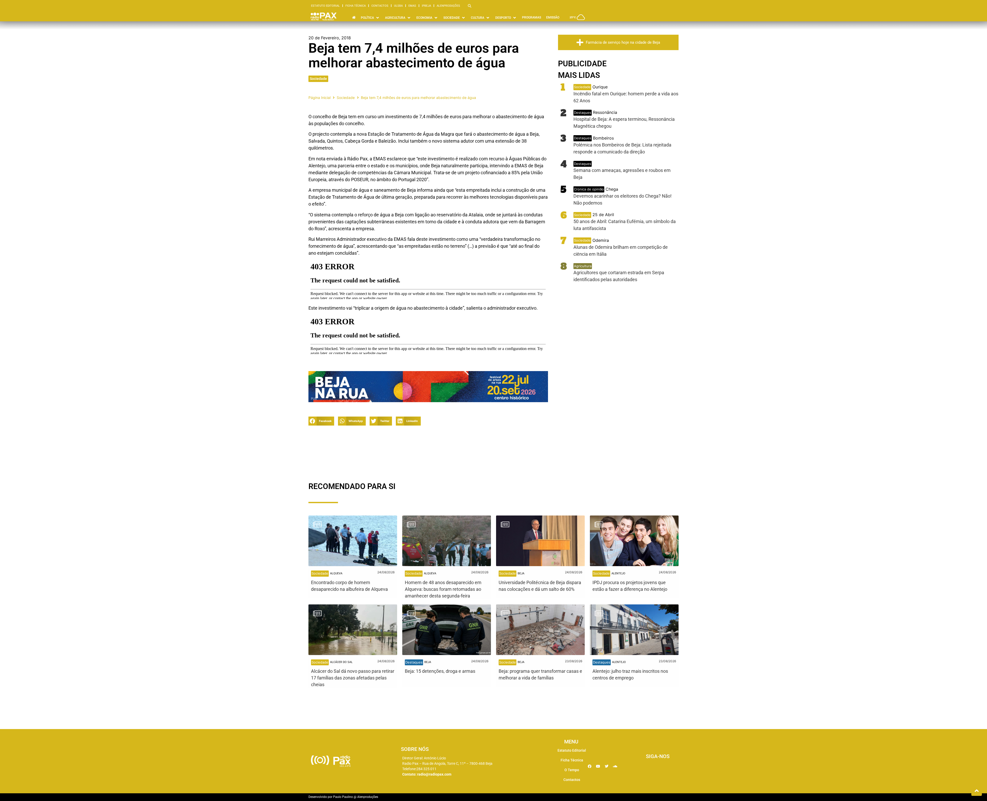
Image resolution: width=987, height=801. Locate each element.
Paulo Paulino (343, 797)
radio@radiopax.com (434, 774)
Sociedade (318, 79)
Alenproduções (448, 5)
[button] (321, 421)
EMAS (412, 5)
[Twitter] (606, 766)
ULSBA (398, 5)
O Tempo (571, 770)
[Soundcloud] (615, 766)
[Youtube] (598, 766)
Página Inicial (319, 97)
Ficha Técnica (355, 5)
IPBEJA (426, 5)
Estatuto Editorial (325, 5)
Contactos (379, 5)
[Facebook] (589, 766)
